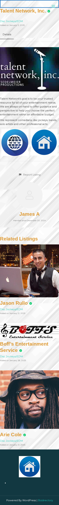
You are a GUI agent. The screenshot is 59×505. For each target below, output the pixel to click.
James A (29, 214)
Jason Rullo (14, 303)
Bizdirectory (45, 500)
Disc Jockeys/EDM (11, 21)
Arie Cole (11, 434)
